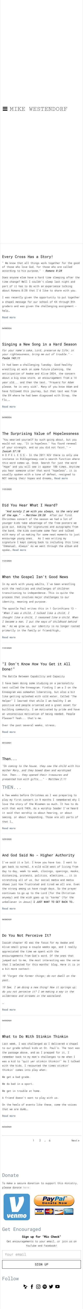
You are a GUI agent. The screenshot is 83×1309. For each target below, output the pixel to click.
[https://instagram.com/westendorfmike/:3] (38, 1287)
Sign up (41, 1264)
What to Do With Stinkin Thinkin (35, 1036)
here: (26, 1187)
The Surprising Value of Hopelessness (40, 433)
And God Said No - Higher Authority (38, 855)
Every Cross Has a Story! (27, 256)
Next (74, 1140)
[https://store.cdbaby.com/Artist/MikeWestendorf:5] (25, 1287)
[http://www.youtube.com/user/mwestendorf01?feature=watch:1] (57, 1287)
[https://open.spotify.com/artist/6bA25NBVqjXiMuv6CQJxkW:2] (45, 1287)
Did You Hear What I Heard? (29, 505)
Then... (9, 758)
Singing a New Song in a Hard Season (39, 344)
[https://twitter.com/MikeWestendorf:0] (51, 1287)
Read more (9, 317)
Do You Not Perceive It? (26, 935)
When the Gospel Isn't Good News (35, 576)
